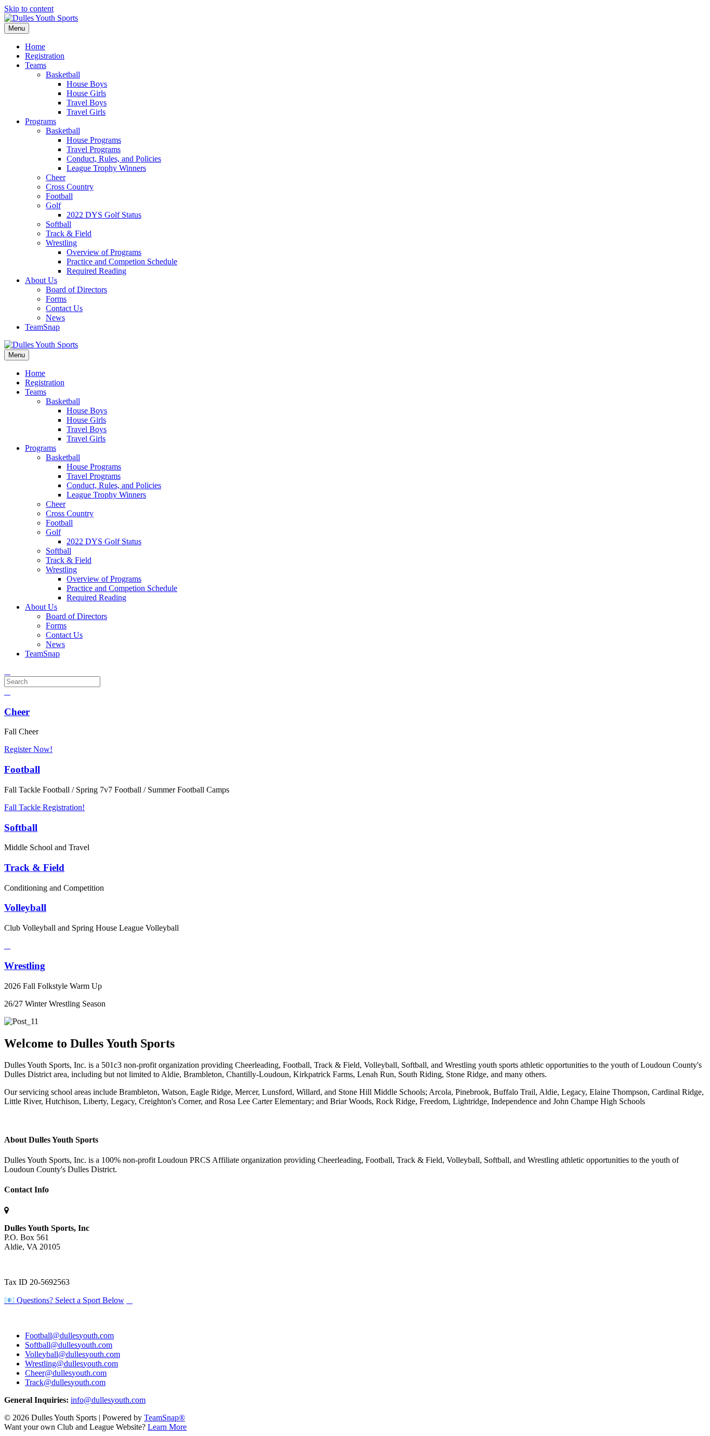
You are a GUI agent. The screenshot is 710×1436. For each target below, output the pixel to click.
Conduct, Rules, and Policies (114, 158)
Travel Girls (86, 112)
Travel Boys (87, 102)
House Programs (94, 140)
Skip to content (29, 8)
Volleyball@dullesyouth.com (72, 1354)
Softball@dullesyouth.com (68, 1344)
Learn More (167, 1426)
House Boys (87, 83)
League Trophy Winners (106, 168)
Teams (35, 65)
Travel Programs (94, 149)
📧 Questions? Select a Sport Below (64, 1300)
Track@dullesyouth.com (65, 1382)
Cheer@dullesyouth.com (66, 1372)
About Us (41, 280)
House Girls (86, 93)
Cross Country (70, 186)
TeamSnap (42, 327)
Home (35, 46)
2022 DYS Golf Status (104, 214)
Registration (44, 55)
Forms (56, 298)
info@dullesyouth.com (108, 1399)
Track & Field (68, 233)
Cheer (55, 177)
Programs (40, 121)
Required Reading (96, 270)
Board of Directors (76, 289)
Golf (53, 205)
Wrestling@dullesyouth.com (71, 1363)
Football (59, 196)
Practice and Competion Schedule (122, 261)
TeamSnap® (164, 1417)
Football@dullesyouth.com (69, 1335)
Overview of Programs (104, 252)
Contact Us (64, 308)
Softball (58, 224)
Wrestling (61, 242)
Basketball (63, 74)
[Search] (7, 671)
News (55, 317)
